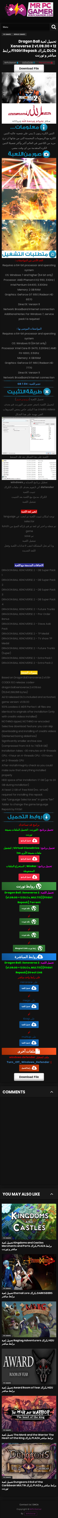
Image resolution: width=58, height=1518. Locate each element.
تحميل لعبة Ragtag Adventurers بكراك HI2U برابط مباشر (28, 1342)
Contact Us (25, 1504)
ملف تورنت (26, 908)
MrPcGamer (31, 1513)
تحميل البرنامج (26, 840)
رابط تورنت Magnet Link (25, 948)
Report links (45, 62)
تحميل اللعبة (26, 988)
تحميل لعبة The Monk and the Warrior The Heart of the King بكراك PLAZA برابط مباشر (28, 1436)
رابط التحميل (25, 1068)
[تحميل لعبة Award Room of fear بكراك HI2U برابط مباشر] (29, 1366)
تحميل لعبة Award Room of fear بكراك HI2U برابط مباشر (27, 1389)
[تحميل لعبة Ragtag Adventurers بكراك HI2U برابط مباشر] (29, 1319)
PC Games (7, 1238)
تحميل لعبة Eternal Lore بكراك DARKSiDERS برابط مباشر (27, 1294)
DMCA (36, 1504)
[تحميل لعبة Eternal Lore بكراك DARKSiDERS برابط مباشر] (29, 1272)
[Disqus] (29, 1143)
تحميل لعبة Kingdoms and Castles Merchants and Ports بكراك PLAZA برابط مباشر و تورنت (27, 1246)
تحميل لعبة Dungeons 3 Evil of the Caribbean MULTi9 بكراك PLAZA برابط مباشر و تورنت (29, 1485)
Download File (29, 68)
